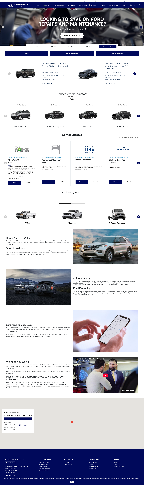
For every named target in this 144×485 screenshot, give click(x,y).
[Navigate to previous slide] (1, 27)
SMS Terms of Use (119, 466)
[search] (139, 5)
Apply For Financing (44, 462)
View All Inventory (71, 96)
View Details (109, 83)
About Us (116, 464)
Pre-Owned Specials (44, 470)
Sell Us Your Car (93, 464)
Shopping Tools (45, 459)
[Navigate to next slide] (143, 27)
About (116, 459)
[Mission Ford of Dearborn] (18, 5)
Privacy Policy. (135, 478)
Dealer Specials (43, 466)
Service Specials (93, 468)
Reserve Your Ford (43, 464)
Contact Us (11, 462)
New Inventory (67, 462)
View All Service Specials (123, 137)
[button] (72, 422)
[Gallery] (72, 27)
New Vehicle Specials (44, 468)
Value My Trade (93, 462)
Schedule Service (134, 137)
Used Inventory (68, 464)
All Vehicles (68, 459)
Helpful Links (94, 459)
